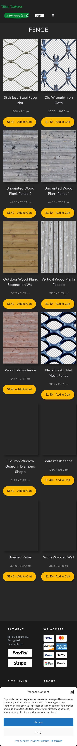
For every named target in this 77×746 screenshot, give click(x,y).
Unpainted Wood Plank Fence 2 (20, 191)
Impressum (56, 740)
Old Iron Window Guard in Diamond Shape (20, 466)
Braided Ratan (20, 557)
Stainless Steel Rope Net (20, 100)
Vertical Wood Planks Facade (59, 282)
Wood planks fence (20, 370)
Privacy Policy (22, 740)
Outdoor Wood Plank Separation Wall (20, 282)
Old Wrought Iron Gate (58, 100)
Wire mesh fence (58, 461)
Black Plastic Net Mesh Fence (58, 373)
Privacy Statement (39, 740)
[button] (71, 692)
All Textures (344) (16, 15)
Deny (38, 732)
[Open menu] (53, 16)
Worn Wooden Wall (58, 557)
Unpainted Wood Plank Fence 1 (59, 191)
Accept (38, 722)
